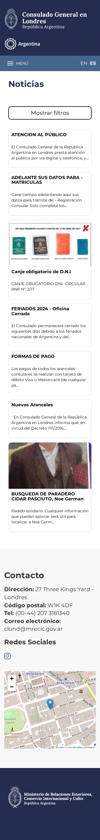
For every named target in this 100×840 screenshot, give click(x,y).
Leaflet (61, 747)
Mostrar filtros (50, 113)
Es (93, 63)
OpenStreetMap (75, 747)
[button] (50, 704)
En (84, 63)
